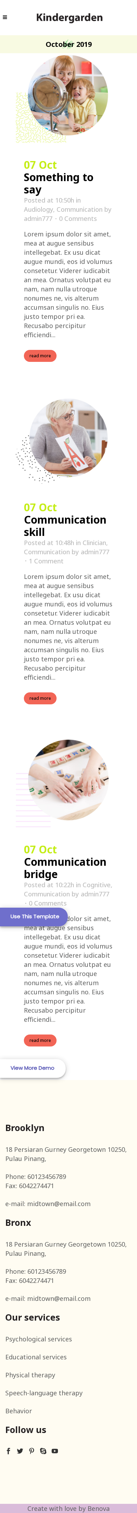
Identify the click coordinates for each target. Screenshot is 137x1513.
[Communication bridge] (68, 783)
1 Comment (46, 561)
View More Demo (32, 1068)
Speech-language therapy (44, 1393)
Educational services (36, 1357)
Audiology (38, 209)
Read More (40, 356)
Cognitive (97, 885)
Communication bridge (65, 867)
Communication (80, 209)
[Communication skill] (68, 441)
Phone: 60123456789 (35, 1176)
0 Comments (78, 218)
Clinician (94, 542)
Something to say (58, 183)
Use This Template (35, 916)
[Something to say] (68, 98)
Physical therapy (30, 1375)
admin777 (38, 218)
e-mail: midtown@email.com (48, 1203)
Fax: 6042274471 (29, 1185)
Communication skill (65, 525)
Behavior (18, 1411)
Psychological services (38, 1339)
